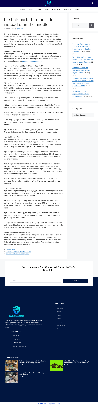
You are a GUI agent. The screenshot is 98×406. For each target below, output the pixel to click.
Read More (21, 365)
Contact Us (16, 339)
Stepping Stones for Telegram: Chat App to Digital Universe (81, 70)
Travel (77, 9)
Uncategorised (11, 249)
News (47, 9)
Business (22, 9)
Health (39, 9)
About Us (16, 336)
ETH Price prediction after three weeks (18, 252)
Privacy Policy (17, 343)
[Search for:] (80, 25)
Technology (67, 9)
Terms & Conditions (19, 346)
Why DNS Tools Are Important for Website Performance (80, 93)
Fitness (31, 9)
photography (56, 9)
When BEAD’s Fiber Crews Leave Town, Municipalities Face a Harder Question (82, 59)
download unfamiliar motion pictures (17, 254)
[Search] (91, 25)
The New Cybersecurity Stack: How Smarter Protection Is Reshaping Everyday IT (32, 362)
